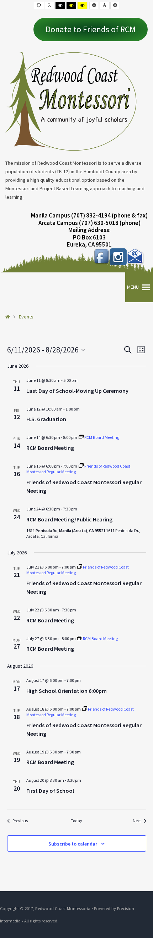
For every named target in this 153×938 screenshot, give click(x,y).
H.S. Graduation (46, 419)
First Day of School (50, 790)
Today (76, 820)
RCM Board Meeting (50, 447)
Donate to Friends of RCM (91, 29)
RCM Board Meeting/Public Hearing (69, 519)
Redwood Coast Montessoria (62, 908)
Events (26, 316)
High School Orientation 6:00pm (66, 690)
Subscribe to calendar (72, 844)
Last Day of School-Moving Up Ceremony (77, 390)
